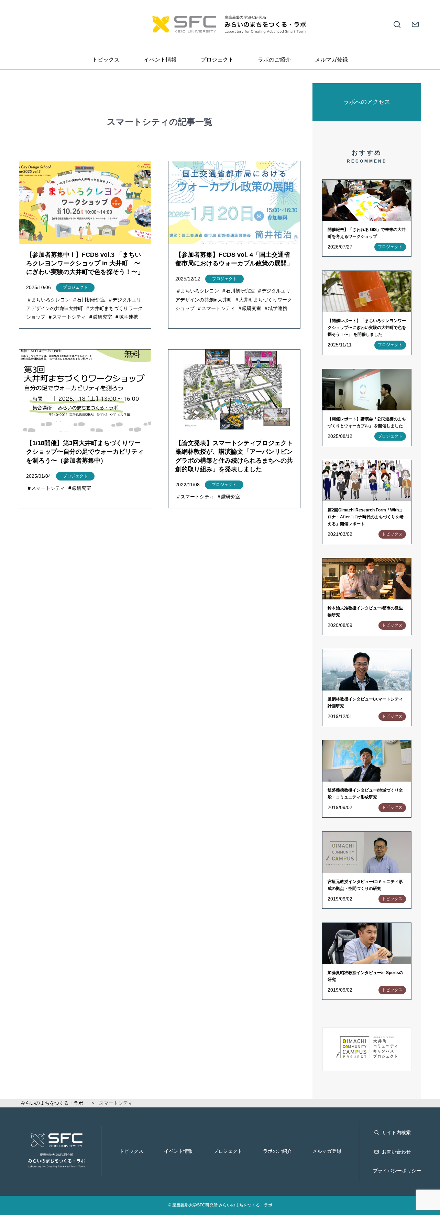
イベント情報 (160, 60)
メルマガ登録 (331, 60)
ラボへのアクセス (366, 102)
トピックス (106, 60)
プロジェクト (217, 60)
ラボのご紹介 (274, 60)
